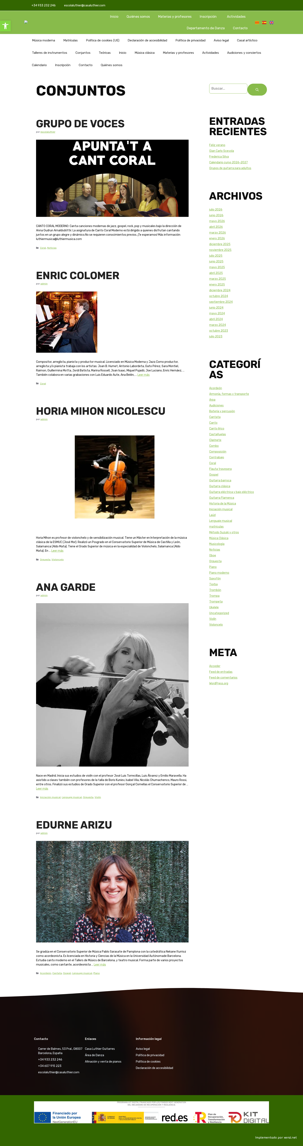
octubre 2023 (218, 330)
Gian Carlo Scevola (221, 151)
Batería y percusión (222, 411)
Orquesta (45, 559)
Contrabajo (216, 457)
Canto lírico (216, 428)
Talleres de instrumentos (49, 53)
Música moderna (43, 40)
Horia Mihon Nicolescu (101, 411)
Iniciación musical (50, 797)
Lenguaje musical (72, 797)
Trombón (215, 590)
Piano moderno (219, 573)
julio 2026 (215, 209)
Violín (98, 797)
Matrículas (70, 40)
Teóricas (105, 53)
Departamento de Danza (206, 28)
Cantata (57, 973)
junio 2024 (216, 307)
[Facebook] (258, 5)
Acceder (214, 666)
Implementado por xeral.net (276, 1137)
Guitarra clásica (219, 486)
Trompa (214, 596)
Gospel (67, 973)
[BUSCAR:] (228, 90)
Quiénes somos (138, 17)
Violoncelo (58, 559)
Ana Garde (66, 587)
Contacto (240, 28)
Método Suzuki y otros (224, 532)
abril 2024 (216, 319)
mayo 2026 (217, 221)
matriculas (216, 526)
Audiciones (216, 405)
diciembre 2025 (219, 244)
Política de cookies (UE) (102, 40)
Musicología (216, 544)
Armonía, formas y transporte (229, 394)
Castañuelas (217, 434)
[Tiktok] (273, 5)
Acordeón (45, 973)
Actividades (236, 17)
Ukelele (214, 607)
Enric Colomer (77, 275)
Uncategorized (219, 613)
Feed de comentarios (223, 677)
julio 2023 (215, 336)
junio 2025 (216, 261)
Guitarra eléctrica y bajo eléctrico (231, 492)
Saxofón (215, 578)
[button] (5, 26)
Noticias (51, 247)
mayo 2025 (217, 267)
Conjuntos (82, 53)
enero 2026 (217, 238)
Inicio (114, 17)
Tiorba (213, 584)
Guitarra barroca (220, 480)
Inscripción (208, 17)
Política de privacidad (190, 40)
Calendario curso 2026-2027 (228, 162)
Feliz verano (217, 145)
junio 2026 (216, 215)
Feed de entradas (221, 672)
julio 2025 (215, 256)
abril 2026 (216, 227)
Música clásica (145, 53)
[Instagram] (265, 5)
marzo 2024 (217, 325)
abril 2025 (216, 273)
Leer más (143, 375)
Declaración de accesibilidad (147, 40)
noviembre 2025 (220, 250)
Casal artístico (247, 40)
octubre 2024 (218, 296)
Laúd (212, 515)
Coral (43, 247)
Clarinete (215, 440)
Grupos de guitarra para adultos (230, 168)
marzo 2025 (217, 279)
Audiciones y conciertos (244, 53)
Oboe (212, 555)
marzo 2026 (217, 232)
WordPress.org (218, 683)
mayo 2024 (217, 313)
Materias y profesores (174, 17)
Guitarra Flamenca (221, 498)
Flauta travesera (220, 469)
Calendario (39, 65)
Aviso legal (221, 40)
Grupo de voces (80, 124)
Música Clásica (218, 538)
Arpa (212, 400)
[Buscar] (257, 90)
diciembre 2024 (219, 290)
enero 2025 (217, 284)
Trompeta (216, 601)
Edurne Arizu (74, 825)
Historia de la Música (222, 503)
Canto (213, 423)
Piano (96, 973)
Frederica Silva (219, 156)
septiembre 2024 (221, 302)
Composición (217, 451)
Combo (214, 446)
